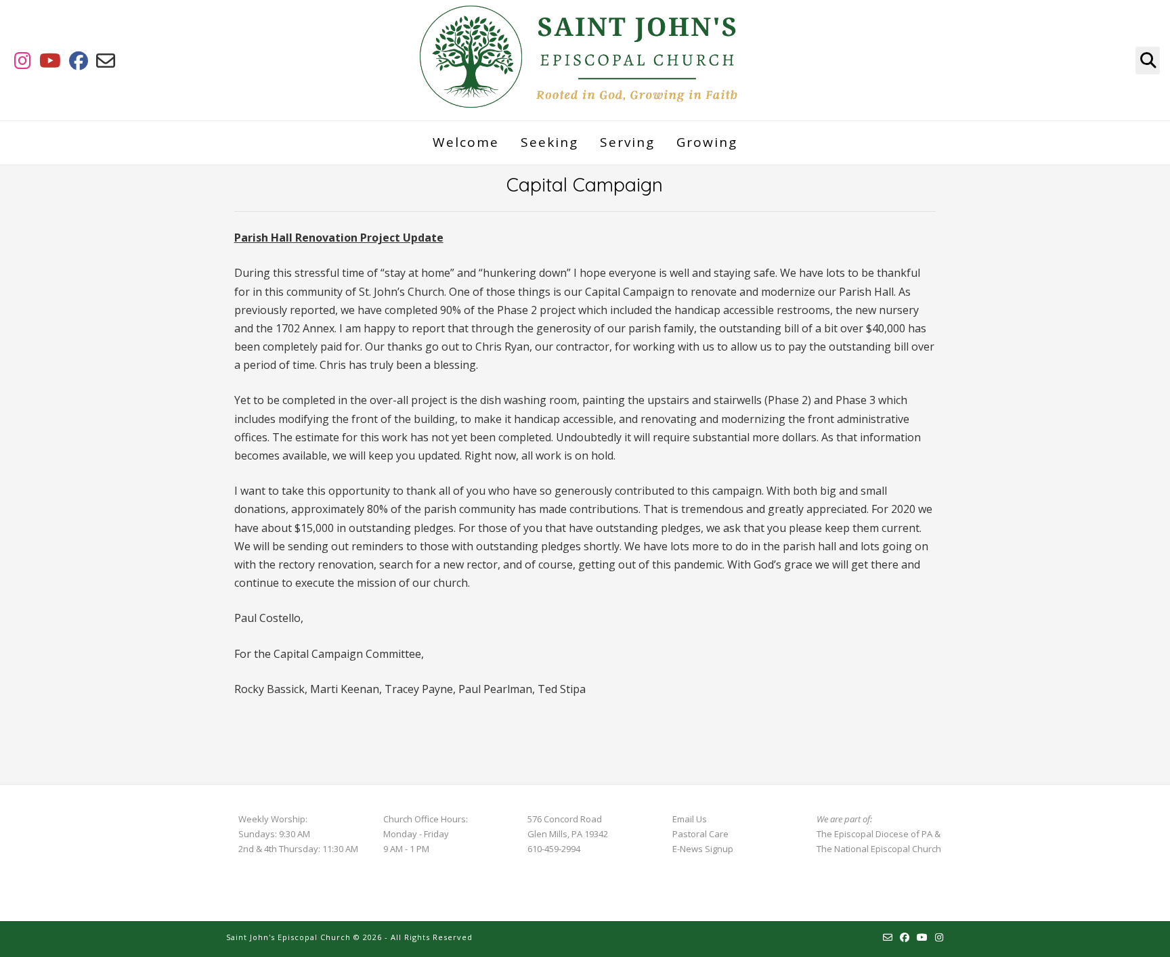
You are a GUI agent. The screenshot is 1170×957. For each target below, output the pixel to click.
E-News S (691, 849)
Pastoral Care (700, 834)
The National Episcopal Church (879, 849)
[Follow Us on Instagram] (22, 60)
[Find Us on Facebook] (78, 60)
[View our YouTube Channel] (50, 60)
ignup (721, 849)
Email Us (689, 819)
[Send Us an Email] (105, 60)
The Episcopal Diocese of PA (874, 834)
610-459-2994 (553, 849)
